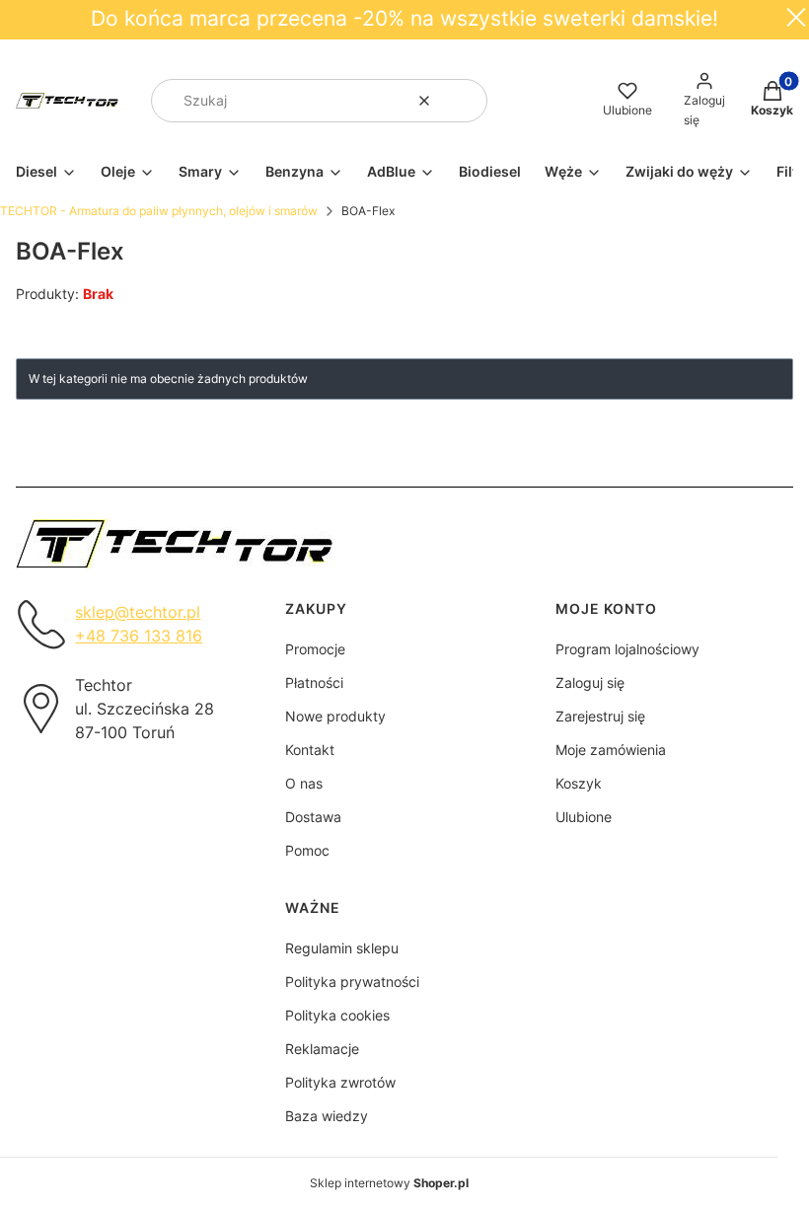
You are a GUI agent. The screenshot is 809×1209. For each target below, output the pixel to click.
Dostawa (313, 816)
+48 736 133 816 (138, 635)
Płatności (314, 682)
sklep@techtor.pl (137, 612)
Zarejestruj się (600, 716)
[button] (464, 100)
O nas (304, 783)
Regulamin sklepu (342, 948)
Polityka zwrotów (340, 1082)
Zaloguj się (590, 682)
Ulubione (583, 816)
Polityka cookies (337, 1015)
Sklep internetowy (389, 1182)
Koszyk (578, 783)
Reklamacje (322, 1048)
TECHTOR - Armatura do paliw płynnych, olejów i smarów (159, 210)
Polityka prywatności (352, 981)
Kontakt (309, 749)
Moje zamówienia (610, 749)
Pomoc (307, 850)
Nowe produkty (335, 716)
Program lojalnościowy (627, 649)
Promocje (315, 649)
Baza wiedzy (326, 1115)
